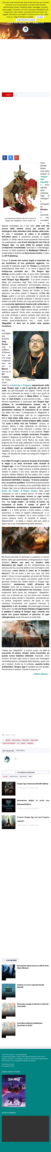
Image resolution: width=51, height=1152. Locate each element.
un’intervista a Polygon (20, 385)
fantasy (23, 743)
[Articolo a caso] (6, 99)
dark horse (26, 740)
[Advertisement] (25, 66)
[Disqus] (25, 865)
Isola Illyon (22, 34)
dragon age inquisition (9, 743)
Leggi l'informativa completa (26, 20)
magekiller (30, 743)
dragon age (34, 740)
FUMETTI (8, 735)
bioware (8, 740)
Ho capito (40, 17)
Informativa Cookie (8, 1066)
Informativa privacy (8, 1064)
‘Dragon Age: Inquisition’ (44, 180)
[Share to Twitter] (10, 159)
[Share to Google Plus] (16, 159)
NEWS (13, 735)
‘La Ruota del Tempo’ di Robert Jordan (25, 489)
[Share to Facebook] (4, 159)
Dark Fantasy (16, 740)
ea (18, 743)
